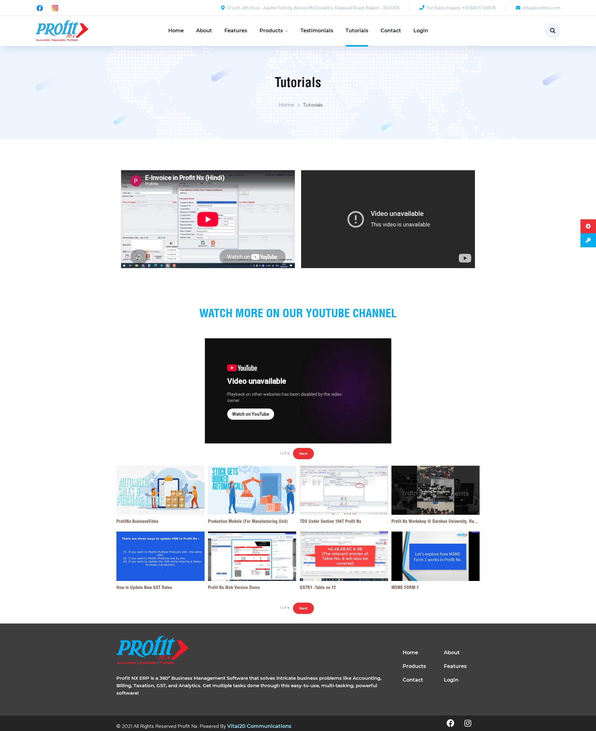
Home (176, 31)
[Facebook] (450, 723)
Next (303, 453)
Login (420, 31)
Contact (391, 31)
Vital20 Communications (259, 726)
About (204, 31)
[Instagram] (468, 723)
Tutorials (356, 31)
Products (271, 31)
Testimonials (316, 31)
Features (235, 31)
